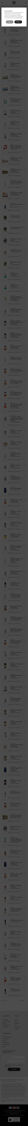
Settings (9, 22)
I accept (18, 22)
